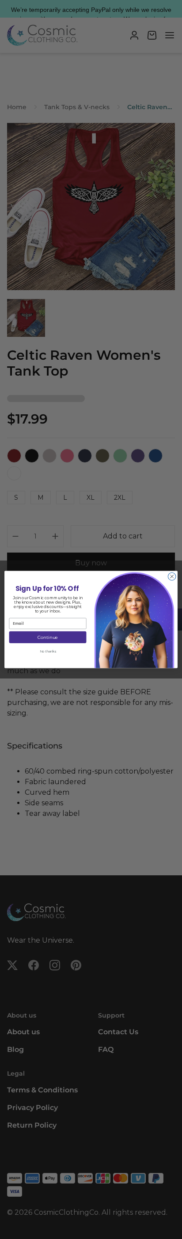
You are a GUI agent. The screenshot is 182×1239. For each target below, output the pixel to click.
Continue (48, 637)
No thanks (48, 651)
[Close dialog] (172, 576)
